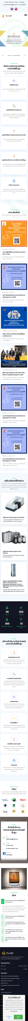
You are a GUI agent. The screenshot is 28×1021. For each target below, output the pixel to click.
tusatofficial (23, 4)
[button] (8, 55)
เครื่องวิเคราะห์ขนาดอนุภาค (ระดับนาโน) (13, 517)
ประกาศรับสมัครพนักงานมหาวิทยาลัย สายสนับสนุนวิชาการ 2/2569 (13, 296)
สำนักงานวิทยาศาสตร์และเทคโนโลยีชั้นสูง (10, 976)
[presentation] (2, 55)
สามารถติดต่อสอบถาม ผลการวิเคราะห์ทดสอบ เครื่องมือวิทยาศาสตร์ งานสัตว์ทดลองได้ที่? (14, 931)
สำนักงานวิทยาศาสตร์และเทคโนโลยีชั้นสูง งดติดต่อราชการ (13, 335)
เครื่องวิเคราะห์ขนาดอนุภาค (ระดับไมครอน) (12, 552)
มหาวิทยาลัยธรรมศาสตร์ (6, 992)
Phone (7, 843)
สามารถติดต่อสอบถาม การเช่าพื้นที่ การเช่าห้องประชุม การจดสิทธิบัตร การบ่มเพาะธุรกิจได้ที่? (15, 939)
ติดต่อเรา (22, 2)
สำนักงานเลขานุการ (14, 185)
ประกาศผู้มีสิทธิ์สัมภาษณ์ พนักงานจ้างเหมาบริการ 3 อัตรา (14, 253)
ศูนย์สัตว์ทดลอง (14, 85)
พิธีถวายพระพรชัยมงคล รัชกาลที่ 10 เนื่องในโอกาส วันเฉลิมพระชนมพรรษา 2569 (13, 374)
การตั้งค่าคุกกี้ (9, 1017)
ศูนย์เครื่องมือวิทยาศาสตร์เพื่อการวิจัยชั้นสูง (14, 160)
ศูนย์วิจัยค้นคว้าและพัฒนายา (14, 110)
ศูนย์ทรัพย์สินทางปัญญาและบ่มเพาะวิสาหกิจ (14, 135)
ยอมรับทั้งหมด (18, 1017)
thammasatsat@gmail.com (11, 4)
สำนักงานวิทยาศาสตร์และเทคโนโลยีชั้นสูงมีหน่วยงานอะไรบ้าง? (14, 917)
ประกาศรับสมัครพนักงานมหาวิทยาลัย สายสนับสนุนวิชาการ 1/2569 (13, 417)
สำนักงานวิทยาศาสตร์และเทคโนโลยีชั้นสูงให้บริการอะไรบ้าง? (15, 901)
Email (7, 837)
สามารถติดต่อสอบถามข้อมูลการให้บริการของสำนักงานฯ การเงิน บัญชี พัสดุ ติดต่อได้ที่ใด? (15, 923)
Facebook (8, 852)
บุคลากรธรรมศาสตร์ (5, 994)
